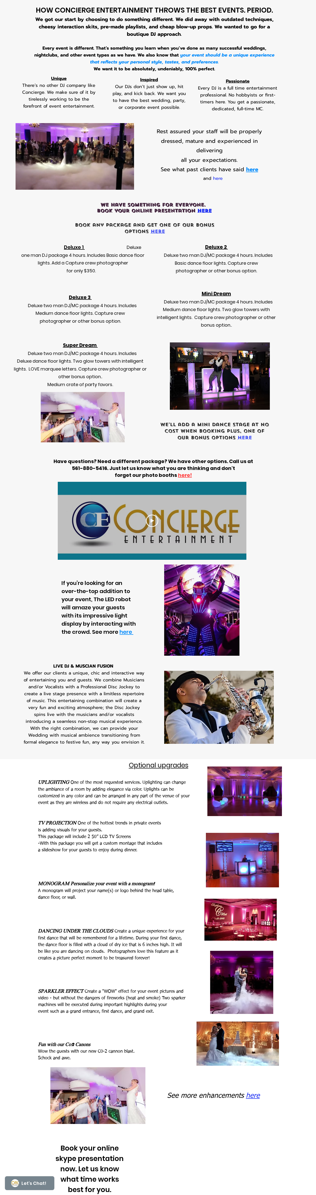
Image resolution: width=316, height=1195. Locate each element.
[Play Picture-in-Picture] (119, 183)
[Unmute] (30, 183)
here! (185, 475)
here (218, 178)
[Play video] (152, 521)
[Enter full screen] (127, 183)
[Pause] (22, 183)
